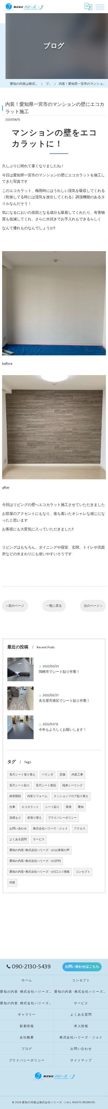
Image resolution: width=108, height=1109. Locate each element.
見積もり (15, 817)
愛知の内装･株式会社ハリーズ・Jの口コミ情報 (39, 871)
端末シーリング (72, 785)
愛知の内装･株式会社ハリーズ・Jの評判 (35, 861)
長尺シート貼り (19, 785)
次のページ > (93, 606)
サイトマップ (81, 1060)
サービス (39, 839)
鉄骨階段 (15, 796)
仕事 (12, 807)
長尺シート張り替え (22, 774)
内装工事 (77, 774)
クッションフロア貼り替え (71, 796)
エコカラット (30, 807)
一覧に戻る (54, 606)
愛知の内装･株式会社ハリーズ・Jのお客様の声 (39, 850)
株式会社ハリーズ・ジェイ (50, 828)
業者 (69, 807)
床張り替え (34, 817)
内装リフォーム (37, 796)
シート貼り (52, 807)
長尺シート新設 (46, 785)
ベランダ (47, 774)
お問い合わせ (18, 828)
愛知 (81, 807)
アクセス (79, 828)
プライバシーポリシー (62, 817)
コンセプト (83, 871)
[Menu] (100, 6)
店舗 (62, 774)
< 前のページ (15, 606)
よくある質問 (18, 839)
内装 (12, 882)
